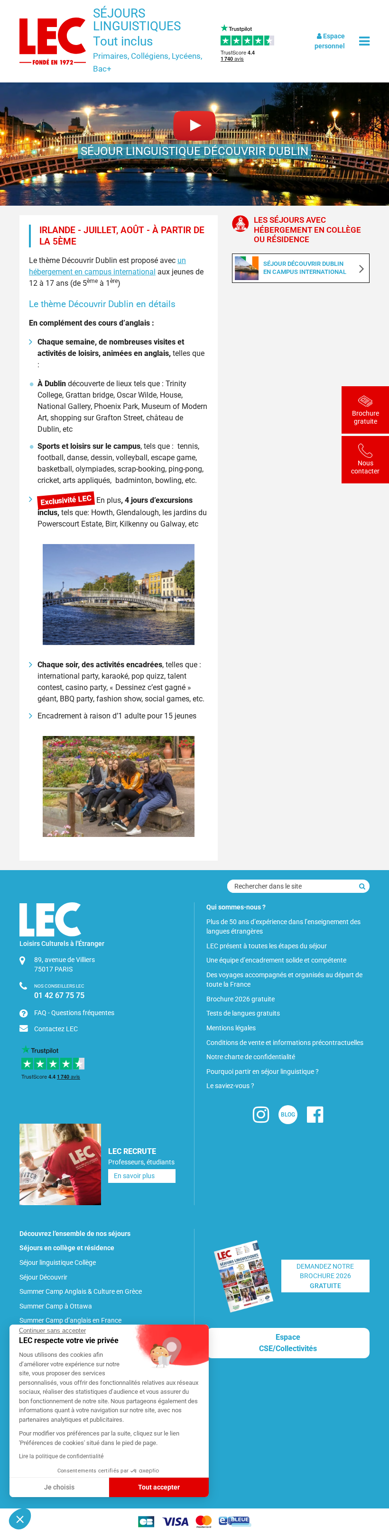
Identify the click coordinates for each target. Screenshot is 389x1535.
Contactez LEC (56, 1029)
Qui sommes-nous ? (236, 907)
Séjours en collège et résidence (66, 1248)
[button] (20, 1519)
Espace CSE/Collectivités (288, 1343)
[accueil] (52, 41)
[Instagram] (261, 1118)
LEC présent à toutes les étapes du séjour (266, 946)
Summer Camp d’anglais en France (70, 1320)
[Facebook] (315, 1118)
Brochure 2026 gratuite (240, 999)
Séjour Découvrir (43, 1277)
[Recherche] (362, 886)
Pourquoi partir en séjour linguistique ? (262, 1071)
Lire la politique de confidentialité (61, 1456)
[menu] (364, 41)
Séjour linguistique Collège (57, 1262)
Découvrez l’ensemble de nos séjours (74, 1233)
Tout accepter (159, 1487)
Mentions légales (231, 1028)
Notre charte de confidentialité (250, 1057)
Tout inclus (123, 41)
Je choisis (59, 1487)
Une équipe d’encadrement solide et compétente (276, 960)
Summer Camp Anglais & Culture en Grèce (80, 1291)
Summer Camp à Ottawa (55, 1306)
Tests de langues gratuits (243, 1013)
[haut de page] (365, 1476)
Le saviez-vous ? (230, 1086)
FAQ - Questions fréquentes (74, 1013)
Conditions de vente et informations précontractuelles (284, 1042)
